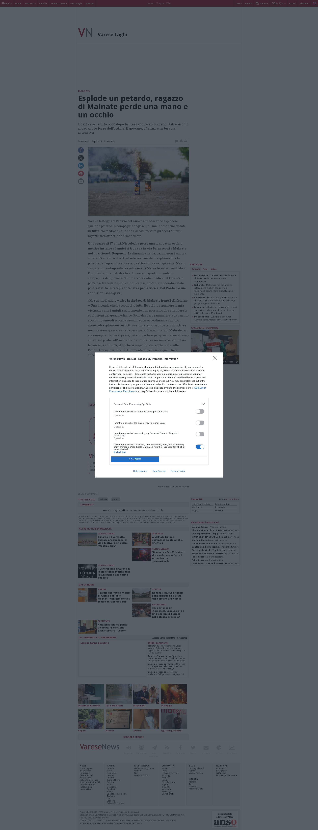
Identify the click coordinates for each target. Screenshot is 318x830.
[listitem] (159, 404)
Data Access (159, 471)
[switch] (200, 411)
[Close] (216, 359)
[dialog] (159, 415)
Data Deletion (140, 471)
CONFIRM (135, 459)
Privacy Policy (178, 471)
